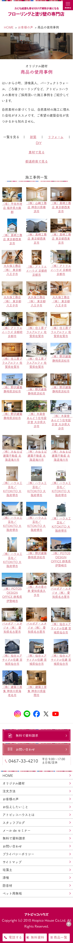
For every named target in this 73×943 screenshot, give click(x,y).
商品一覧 (60, 937)
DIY (39, 143)
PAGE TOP (68, 924)
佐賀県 (3, 343)
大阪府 (3, 326)
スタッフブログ (14, 822)
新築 (33, 137)
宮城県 (3, 191)
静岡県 (3, 277)
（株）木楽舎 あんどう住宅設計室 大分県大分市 (37, 419)
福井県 (3, 261)
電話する (15, 937)
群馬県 (3, 207)
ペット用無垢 (12, 893)
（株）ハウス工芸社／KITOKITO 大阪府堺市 (12, 489)
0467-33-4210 (23, 761)
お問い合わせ (12, 846)
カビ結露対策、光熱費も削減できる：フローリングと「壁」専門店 (36, 11)
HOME (8, 775)
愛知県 (3, 293)
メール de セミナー (17, 830)
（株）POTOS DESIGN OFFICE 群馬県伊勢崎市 (61, 559)
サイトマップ (12, 862)
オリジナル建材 (14, 783)
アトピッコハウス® (36, 914)
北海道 (3, 174)
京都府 (3, 310)
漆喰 (6, 877)
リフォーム (55, 137)
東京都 (3, 224)
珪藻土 (7, 869)
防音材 (7, 885)
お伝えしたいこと (15, 807)
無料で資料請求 (14, 838)
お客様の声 (11, 799)
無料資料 (37, 937)
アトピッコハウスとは (18, 814)
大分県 (3, 359)
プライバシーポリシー (18, 854)
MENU (68, 5)
